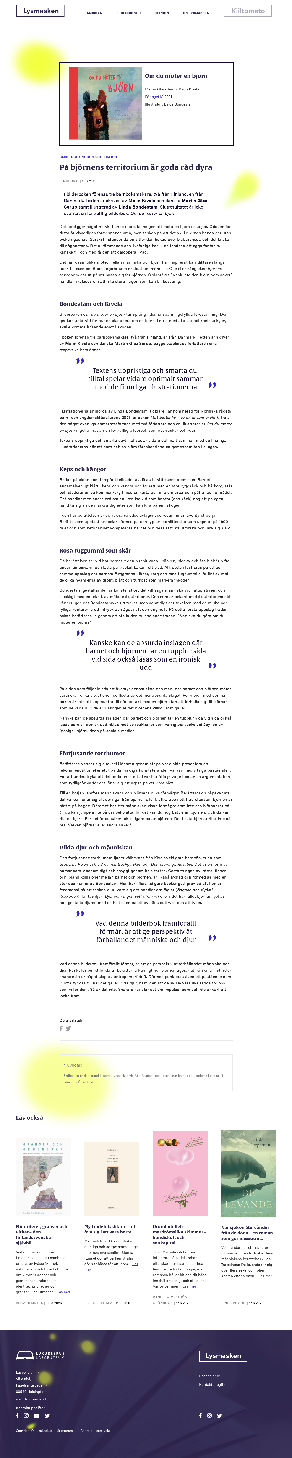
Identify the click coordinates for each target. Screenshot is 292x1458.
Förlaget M (154, 96)
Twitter (68, 1029)
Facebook (62, 1029)
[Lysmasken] (40, 15)
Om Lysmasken (196, 13)
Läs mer (64, 1291)
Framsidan (93, 13)
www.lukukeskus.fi (31, 1399)
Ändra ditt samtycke (96, 1430)
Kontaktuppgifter (30, 1407)
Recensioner (128, 13)
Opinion (161, 13)
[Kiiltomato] (248, 15)
